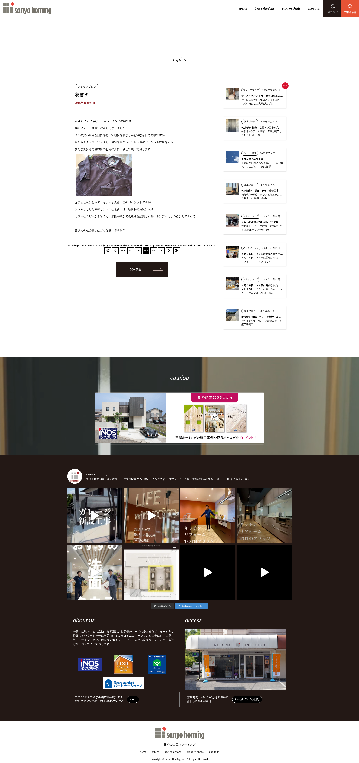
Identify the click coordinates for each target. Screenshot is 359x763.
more (133, 699)
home (143, 751)
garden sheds (291, 8)
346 (138, 250)
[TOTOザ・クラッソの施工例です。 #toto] (207, 515)
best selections (264, 8)
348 (154, 250)
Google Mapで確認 (247, 699)
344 (123, 250)
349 (161, 250)
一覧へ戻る (134, 269)
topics (243, 8)
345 (131, 250)
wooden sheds (195, 751)
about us (314, 8)
